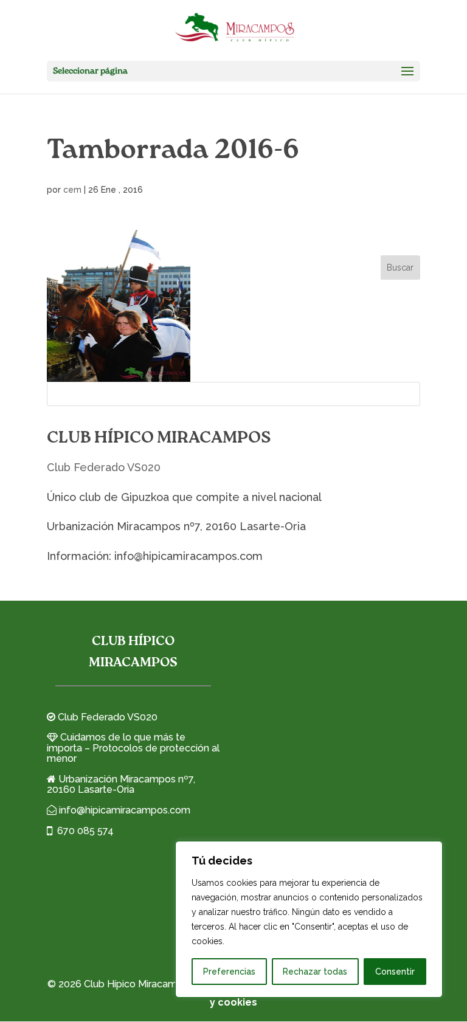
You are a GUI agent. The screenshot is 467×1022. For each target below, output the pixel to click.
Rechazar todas (315, 971)
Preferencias (229, 971)
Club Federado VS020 (104, 467)
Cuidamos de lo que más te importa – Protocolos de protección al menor (133, 747)
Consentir (395, 971)
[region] (309, 919)
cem (72, 190)
